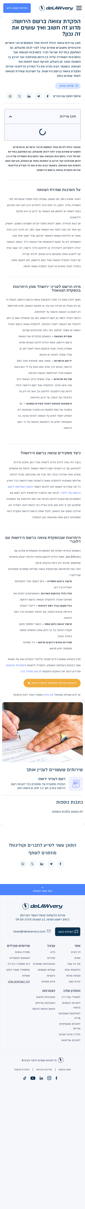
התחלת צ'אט (65, 932)
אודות (77, 958)
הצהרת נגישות (21, 1069)
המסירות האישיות (16, 665)
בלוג (52, 952)
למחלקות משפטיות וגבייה (69, 1016)
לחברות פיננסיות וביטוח (71, 1005)
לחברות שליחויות (70, 1040)
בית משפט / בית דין (19, 964)
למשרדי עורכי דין (71, 997)
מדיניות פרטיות (44, 1069)
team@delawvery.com (29, 932)
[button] (10, 116)
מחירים (51, 958)
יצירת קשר (74, 981)
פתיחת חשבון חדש (17, 8)
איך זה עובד (73, 964)
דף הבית (75, 952)
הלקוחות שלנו (72, 970)
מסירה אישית (22, 952)
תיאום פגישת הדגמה (43, 1009)
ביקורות (51, 975)
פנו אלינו (48, 695)
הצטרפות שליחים (45, 1003)
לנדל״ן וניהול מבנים (69, 1034)
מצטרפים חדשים (45, 997)
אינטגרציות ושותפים (44, 964)
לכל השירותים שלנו (19, 981)
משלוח (26, 975)
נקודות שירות (73, 975)
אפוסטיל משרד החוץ (18, 970)
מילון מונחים (48, 981)
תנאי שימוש (65, 1069)
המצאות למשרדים (20, 958)
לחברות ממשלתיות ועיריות (69, 1026)
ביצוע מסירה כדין (30, 671)
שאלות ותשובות (46, 970)
